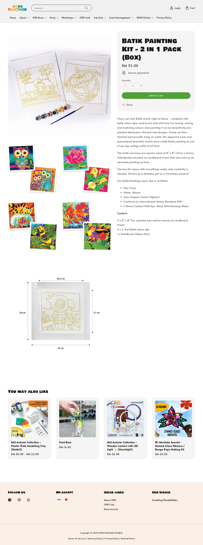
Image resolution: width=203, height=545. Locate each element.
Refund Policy (128, 538)
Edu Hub (98, 17)
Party (53, 17)
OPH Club (109, 504)
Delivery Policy (95, 538)
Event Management (120, 17)
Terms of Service (76, 538)
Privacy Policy (164, 17)
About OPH (110, 500)
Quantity (126, 80)
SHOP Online (144, 17)
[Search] (87, 8)
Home (13, 17)
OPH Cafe (85, 17)
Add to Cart (156, 95)
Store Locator (111, 509)
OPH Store (38, 17)
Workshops (68, 17)
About (23, 17)
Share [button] (129, 104)
